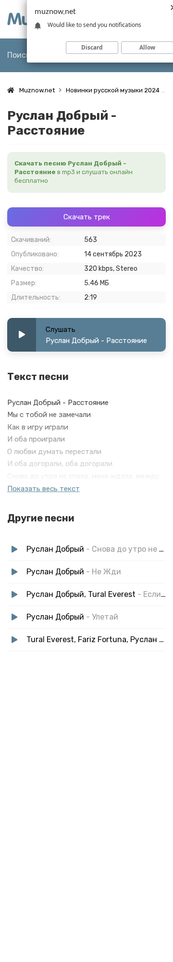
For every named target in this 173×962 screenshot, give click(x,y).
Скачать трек (86, 217)
